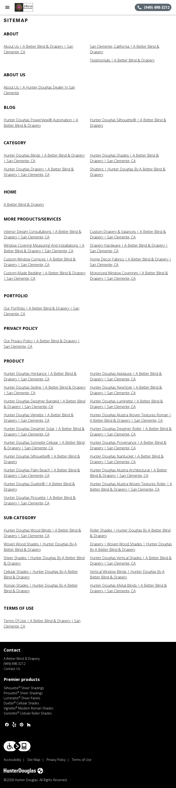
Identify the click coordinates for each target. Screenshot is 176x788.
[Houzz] (29, 724)
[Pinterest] (21, 724)
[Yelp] (14, 724)
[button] (7, 7)
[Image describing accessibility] (17, 746)
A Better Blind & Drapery (24, 204)
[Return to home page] (28, 7)
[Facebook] (7, 724)
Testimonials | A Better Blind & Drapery (122, 60)
